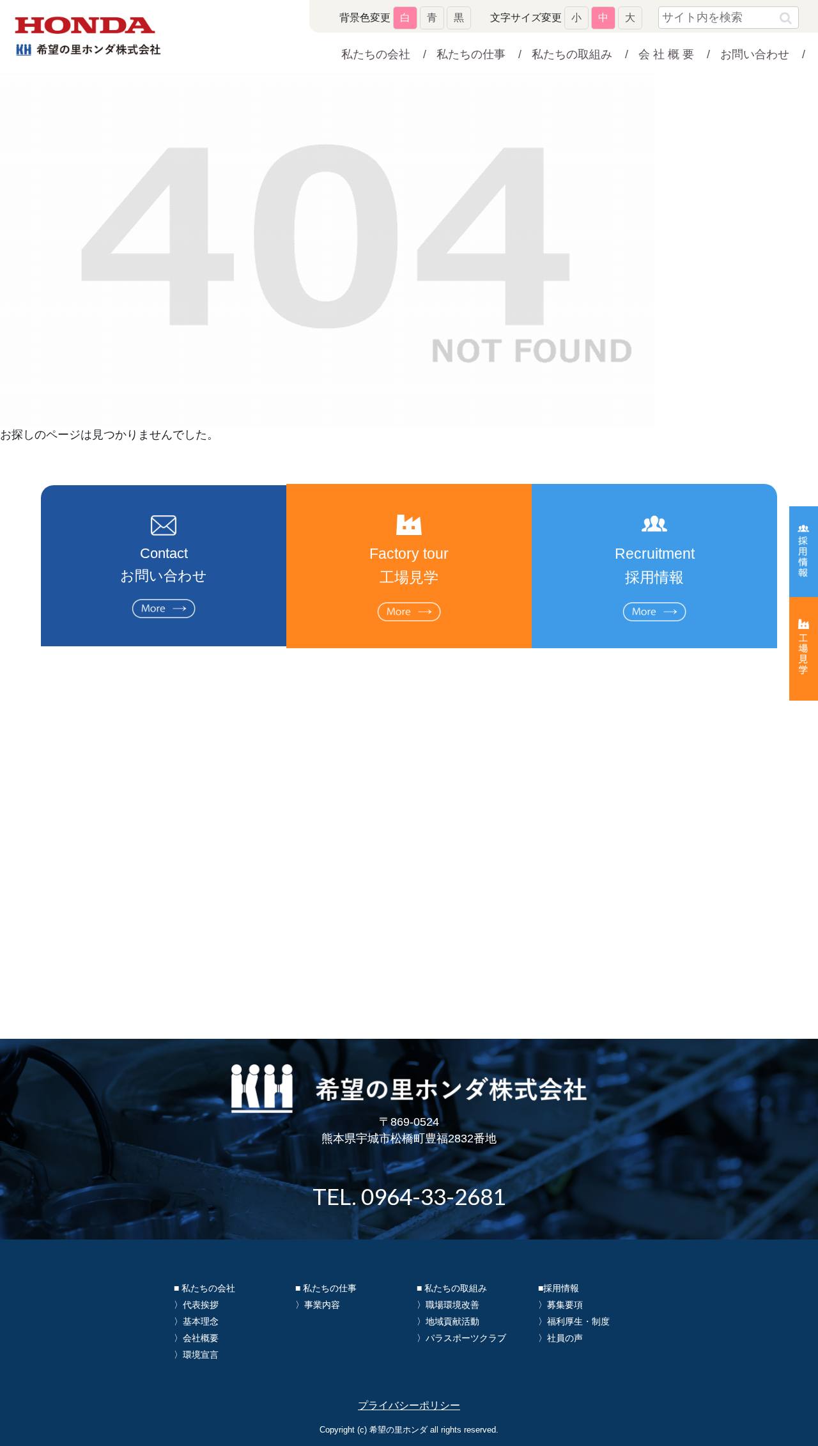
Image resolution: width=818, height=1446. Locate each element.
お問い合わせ (754, 54)
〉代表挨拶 (196, 1305)
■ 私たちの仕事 (326, 1288)
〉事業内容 (317, 1305)
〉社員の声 (560, 1338)
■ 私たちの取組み (452, 1288)
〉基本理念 (196, 1321)
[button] (786, 17)
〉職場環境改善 (448, 1305)
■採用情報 (558, 1288)
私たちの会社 (375, 54)
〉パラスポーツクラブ (461, 1338)
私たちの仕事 (470, 54)
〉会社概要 (196, 1338)
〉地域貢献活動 (448, 1321)
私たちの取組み (572, 54)
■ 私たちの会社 (204, 1288)
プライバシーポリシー (409, 1405)
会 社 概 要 (666, 54)
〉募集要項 (560, 1305)
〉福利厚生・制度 (574, 1321)
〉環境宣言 (196, 1354)
